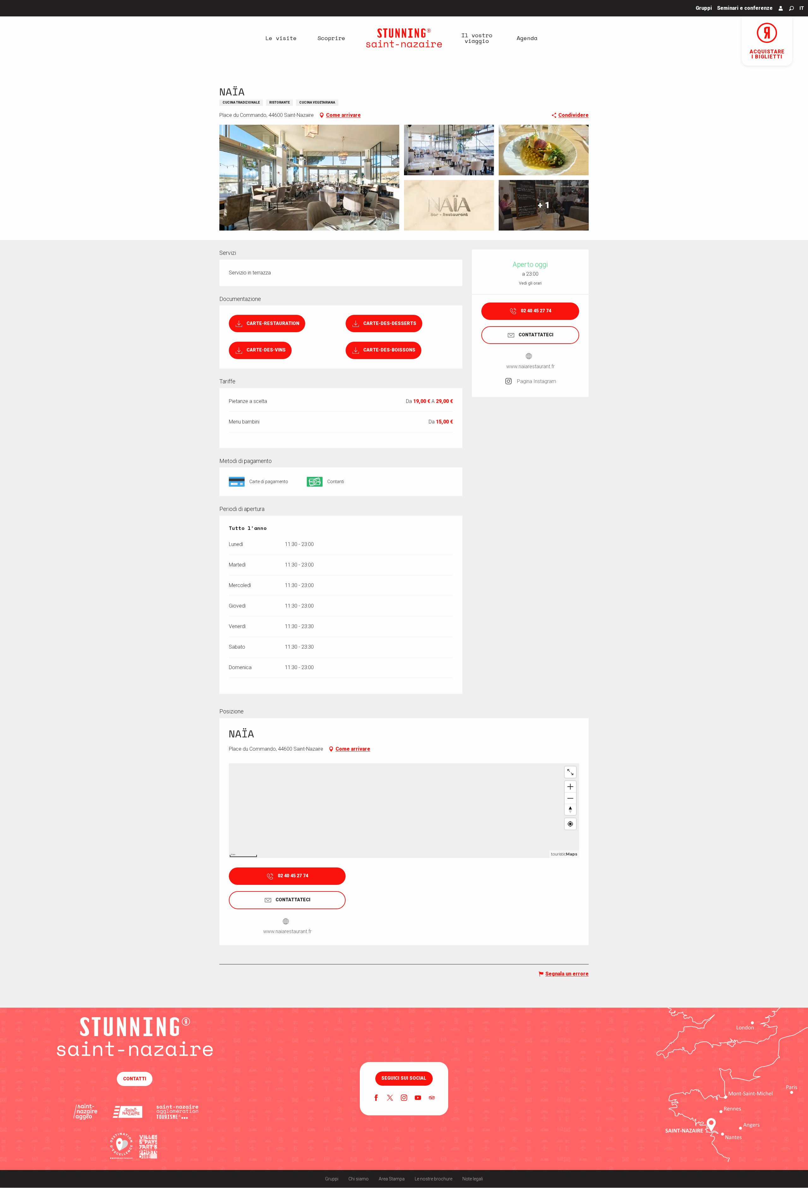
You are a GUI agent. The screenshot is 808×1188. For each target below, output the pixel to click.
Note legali (472, 1178)
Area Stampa (392, 1178)
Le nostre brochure (433, 1178)
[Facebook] (376, 1098)
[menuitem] (281, 38)
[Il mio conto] (781, 8)
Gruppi (331, 1178)
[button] (791, 8)
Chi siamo (358, 1178)
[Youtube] (418, 1098)
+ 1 (544, 205)
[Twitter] (390, 1098)
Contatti (134, 1079)
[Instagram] (404, 1098)
